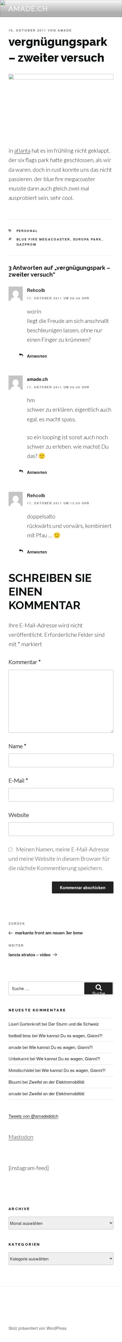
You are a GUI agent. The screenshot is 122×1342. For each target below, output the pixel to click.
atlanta (22, 150)
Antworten (37, 356)
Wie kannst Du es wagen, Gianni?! (70, 1035)
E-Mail (18, 780)
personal (27, 231)
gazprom (26, 244)
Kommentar (25, 661)
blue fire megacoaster (43, 239)
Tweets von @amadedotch (33, 1116)
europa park (87, 239)
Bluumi (15, 1082)
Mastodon (21, 1136)
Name (17, 745)
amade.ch (28, 8)
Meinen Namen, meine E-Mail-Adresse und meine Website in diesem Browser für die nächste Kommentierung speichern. (59, 858)
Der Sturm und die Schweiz (73, 1024)
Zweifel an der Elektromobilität (56, 1082)
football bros (20, 1035)
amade (65, 30)
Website (19, 814)
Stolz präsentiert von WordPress (37, 1328)
